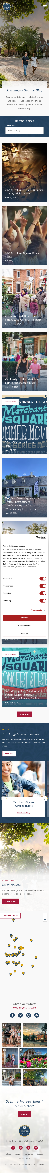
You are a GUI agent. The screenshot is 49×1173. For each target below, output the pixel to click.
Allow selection (24, 625)
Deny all (24, 633)
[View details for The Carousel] (16, 965)
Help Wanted (28, 1154)
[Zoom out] (45, 919)
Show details (36, 610)
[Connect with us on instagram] (28, 1015)
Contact (40, 1154)
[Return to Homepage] (6, 6)
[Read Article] (24, 172)
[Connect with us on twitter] (20, 1015)
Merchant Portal (24, 1158)
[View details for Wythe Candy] (19, 963)
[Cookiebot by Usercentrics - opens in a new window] (35, 537)
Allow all (24, 618)
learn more (10, 901)
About (8, 1154)
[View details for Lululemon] (36, 958)
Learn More (22, 812)
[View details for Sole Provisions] (9, 946)
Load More (24, 714)
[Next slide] (45, 798)
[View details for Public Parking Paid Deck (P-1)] (13, 920)
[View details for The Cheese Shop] (21, 965)
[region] (24, 953)
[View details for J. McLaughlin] (6, 963)
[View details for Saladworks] (23, 948)
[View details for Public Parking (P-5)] (15, 971)
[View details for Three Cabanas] (21, 947)
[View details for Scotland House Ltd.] (9, 962)
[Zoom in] (45, 915)
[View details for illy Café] (9, 955)
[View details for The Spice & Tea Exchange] (19, 952)
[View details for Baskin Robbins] (14, 940)
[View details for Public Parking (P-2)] (31, 940)
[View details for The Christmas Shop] (16, 955)
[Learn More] (23, 779)
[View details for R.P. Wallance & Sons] (13, 962)
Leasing (17, 1154)
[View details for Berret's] (10, 974)
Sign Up (24, 1114)
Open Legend (9, 915)
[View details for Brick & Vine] (12, 955)
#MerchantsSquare (24, 1008)
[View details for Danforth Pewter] (14, 954)
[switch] (42, 586)
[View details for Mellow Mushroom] (23, 973)
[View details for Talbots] (7, 956)
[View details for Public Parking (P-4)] (32, 966)
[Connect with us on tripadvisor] (36, 1015)
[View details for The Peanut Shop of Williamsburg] (16, 938)
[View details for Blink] (21, 949)
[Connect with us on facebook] (12, 1015)
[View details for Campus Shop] (11, 936)
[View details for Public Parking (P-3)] (15, 947)
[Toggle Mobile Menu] (45, 7)
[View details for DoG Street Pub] (23, 955)
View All (9, 753)
